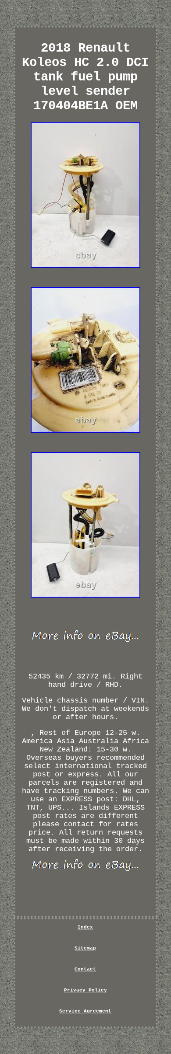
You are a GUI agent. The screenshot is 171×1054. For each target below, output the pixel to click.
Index (85, 927)
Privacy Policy (85, 990)
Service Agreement (85, 1011)
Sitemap (85, 948)
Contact (85, 969)
